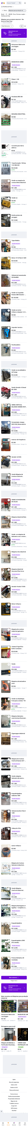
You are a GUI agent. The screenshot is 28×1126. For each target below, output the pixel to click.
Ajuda (14, 1079)
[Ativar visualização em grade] (25, 26)
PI (6, 14)
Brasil (2, 14)
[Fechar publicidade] (1, 1111)
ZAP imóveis (14, 1108)
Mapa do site (14, 1101)
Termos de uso (14, 1094)
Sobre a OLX (14, 1084)
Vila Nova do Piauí (5, 15)
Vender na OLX (14, 1087)
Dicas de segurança (14, 1082)
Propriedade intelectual (14, 1098)
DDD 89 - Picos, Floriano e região (17, 14)
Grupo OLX (14, 1105)
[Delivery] (4, 33)
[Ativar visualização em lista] (21, 26)
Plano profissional (14, 1090)
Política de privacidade (14, 1096)
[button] (14, 3)
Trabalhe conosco (14, 1103)
